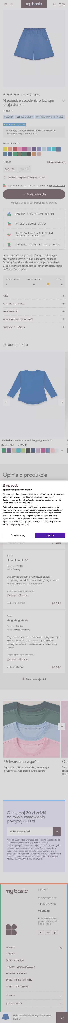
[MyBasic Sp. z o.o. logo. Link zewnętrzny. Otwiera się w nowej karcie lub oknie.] (10, 485)
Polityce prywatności (19, 525)
